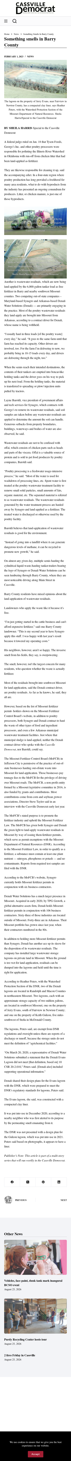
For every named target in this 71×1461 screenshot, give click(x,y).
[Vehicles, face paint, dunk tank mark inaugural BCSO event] (35, 1257)
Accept (35, 1454)
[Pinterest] (43, 1182)
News (30, 56)
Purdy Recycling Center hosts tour (25, 1339)
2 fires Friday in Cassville (19, 1355)
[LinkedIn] (59, 1182)
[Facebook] (12, 1182)
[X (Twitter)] (28, 1182)
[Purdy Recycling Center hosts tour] (35, 1316)
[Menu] (5, 21)
